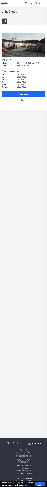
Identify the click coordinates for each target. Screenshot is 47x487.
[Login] (39, 3)
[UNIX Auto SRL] (23, 456)
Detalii (27, 485)
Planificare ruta (23, 94)
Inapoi (23, 100)
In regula (39, 484)
